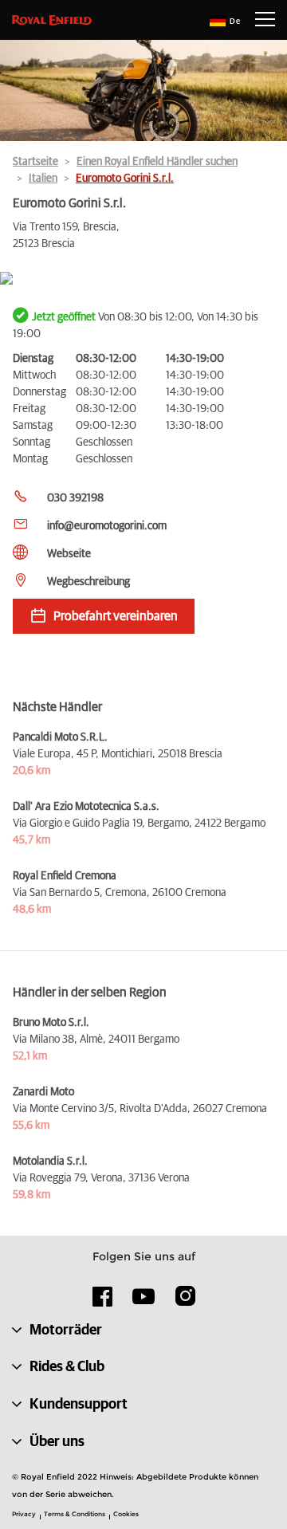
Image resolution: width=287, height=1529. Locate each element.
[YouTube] (143, 1303)
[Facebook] (102, 1302)
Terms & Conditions (74, 1514)
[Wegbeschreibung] (143, 279)
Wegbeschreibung (88, 582)
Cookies (126, 1514)
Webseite (69, 554)
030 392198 (75, 498)
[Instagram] (185, 1302)
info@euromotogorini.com (107, 526)
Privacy (24, 1514)
